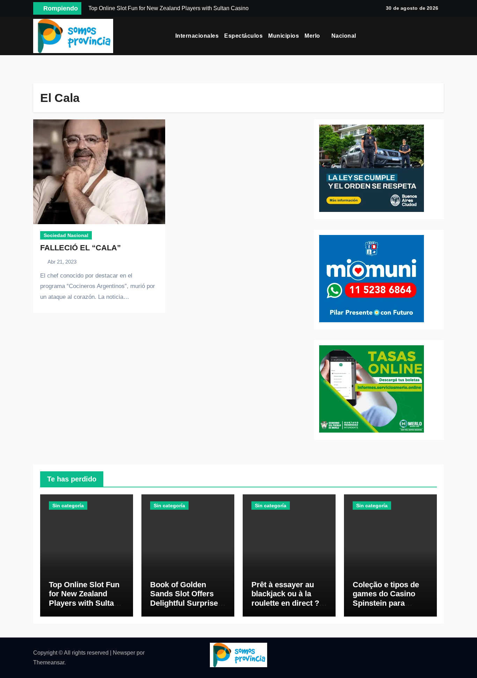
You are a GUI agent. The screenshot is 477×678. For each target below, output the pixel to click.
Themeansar (48, 662)
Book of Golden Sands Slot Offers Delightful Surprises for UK (186, 598)
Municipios (283, 36)
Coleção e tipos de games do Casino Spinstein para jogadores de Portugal (386, 603)
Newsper (124, 653)
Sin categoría (68, 505)
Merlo (313, 36)
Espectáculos (243, 36)
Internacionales (197, 36)
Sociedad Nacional (66, 235)
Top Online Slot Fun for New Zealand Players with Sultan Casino (84, 598)
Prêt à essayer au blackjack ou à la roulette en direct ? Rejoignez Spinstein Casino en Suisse (287, 603)
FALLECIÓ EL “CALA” (80, 247)
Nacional (344, 36)
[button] (441, 36)
